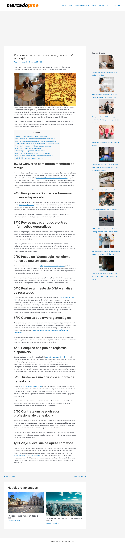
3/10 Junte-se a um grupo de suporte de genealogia (32, 153)
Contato (117, 5)
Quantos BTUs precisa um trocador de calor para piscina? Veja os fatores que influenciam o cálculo (105, 167)
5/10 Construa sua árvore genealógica (28, 148)
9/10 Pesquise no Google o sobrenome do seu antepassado (35, 138)
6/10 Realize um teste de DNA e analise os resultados (33, 146)
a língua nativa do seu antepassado (52, 266)
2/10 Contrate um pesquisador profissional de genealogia (34, 155)
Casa (70, 5)
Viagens (101, 5)
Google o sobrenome (26, 205)
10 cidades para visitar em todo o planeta (23, 517)
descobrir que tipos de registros (57, 357)
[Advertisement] (62, 25)
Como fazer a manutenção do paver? (104, 209)
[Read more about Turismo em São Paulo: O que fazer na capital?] (64, 504)
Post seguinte (80, 476)
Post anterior (9, 476)
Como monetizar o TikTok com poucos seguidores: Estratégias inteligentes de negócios (105, 120)
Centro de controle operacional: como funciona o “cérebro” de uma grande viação (105, 276)
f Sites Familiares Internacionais (31, 386)
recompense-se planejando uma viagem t (28, 455)
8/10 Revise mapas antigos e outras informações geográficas (35, 141)
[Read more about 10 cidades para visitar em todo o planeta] (26, 502)
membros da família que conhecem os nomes (51, 178)
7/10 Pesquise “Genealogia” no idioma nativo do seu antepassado (37, 143)
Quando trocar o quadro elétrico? (103, 190)
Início (64, 5)
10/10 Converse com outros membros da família (31, 136)
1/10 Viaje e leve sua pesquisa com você (29, 158)
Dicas (109, 5)
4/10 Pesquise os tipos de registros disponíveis (30, 151)
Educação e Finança (82, 5)
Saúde (94, 5)
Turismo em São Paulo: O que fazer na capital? (64, 519)
